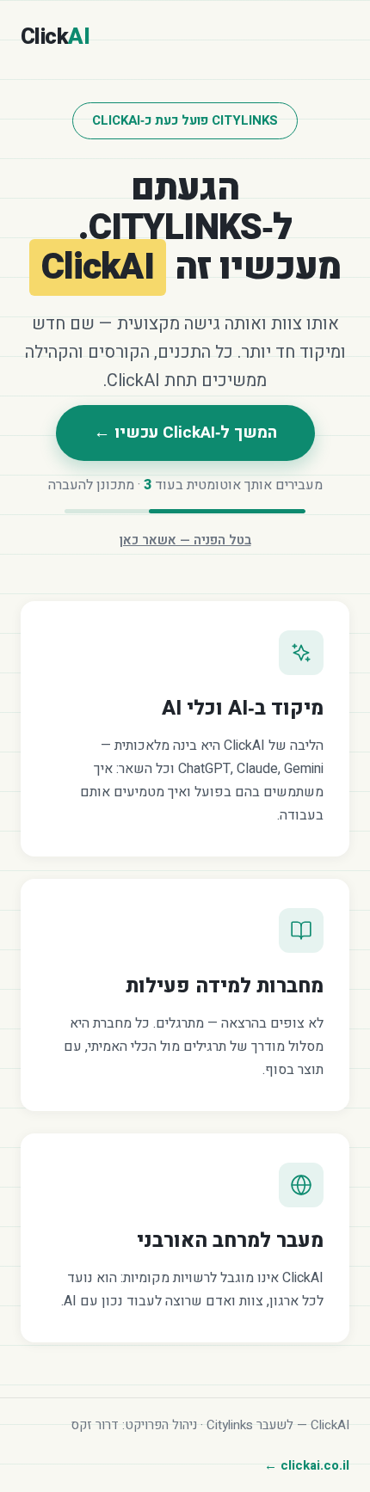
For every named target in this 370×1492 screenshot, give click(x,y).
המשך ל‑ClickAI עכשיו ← (185, 433)
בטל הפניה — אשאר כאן (185, 540)
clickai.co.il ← (306, 1465)
